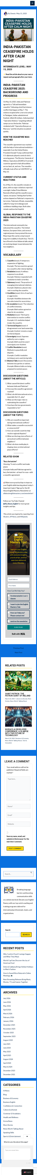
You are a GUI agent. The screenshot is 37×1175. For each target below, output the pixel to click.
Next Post (18, 652)
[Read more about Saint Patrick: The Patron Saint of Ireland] (18, 681)
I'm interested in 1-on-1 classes (19, 597)
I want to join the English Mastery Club (19, 605)
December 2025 (9, 1025)
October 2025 (8, 1033)
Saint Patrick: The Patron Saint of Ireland (17, 695)
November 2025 (9, 1029)
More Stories (8, 1125)
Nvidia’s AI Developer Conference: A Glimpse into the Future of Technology (16, 732)
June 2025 (7, 1048)
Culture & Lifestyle (21, 699)
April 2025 (7, 1055)
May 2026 (7, 1006)
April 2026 (7, 1010)
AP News (13, 517)
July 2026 (6, 998)
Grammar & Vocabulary (12, 1114)
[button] (18, 606)
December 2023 (9, 1071)
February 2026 (8, 1017)
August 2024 (8, 1059)
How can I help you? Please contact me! (17, 614)
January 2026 (8, 1021)
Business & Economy (22, 738)
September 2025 (9, 1036)
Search (7, 930)
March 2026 (7, 1014)
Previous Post (18, 648)
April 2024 (7, 1063)
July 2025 (6, 1044)
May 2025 (7, 1052)
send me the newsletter (19, 621)
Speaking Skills (8, 1133)
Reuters (6, 517)
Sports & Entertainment (12, 1136)
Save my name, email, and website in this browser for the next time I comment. (18, 839)
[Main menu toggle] (32, 3)
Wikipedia (23, 517)
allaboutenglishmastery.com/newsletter (18, 493)
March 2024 (7, 1067)
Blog (5, 1095)
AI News (6, 1091)
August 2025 (8, 1040)
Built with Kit (18, 634)
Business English (9, 1102)
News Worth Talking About (18, 701)
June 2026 (7, 1002)
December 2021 (9, 1074)
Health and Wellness (10, 1117)
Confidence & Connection (12, 1106)
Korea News (7, 1121)
